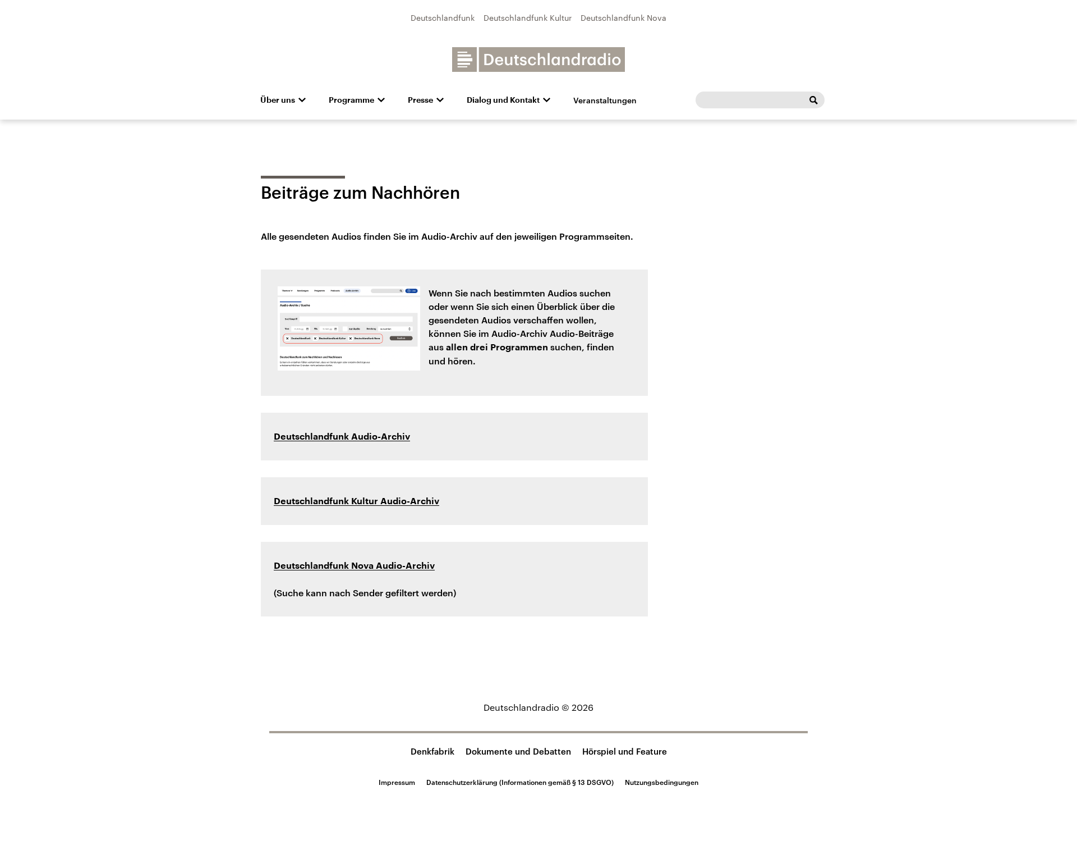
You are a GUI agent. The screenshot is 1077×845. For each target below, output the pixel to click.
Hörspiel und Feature (624, 751)
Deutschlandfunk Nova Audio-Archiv (354, 565)
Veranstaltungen (605, 100)
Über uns (277, 100)
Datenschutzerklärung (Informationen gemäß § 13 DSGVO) (520, 782)
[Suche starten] (813, 100)
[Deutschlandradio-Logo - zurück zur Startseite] (538, 59)
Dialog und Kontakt (503, 100)
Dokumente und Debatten (518, 751)
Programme (351, 100)
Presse (420, 100)
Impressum (397, 782)
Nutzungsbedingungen (661, 782)
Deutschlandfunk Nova (623, 17)
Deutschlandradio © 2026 (538, 707)
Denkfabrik (432, 751)
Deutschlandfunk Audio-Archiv (342, 436)
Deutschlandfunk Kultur (528, 17)
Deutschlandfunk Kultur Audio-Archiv (356, 501)
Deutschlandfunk (443, 17)
